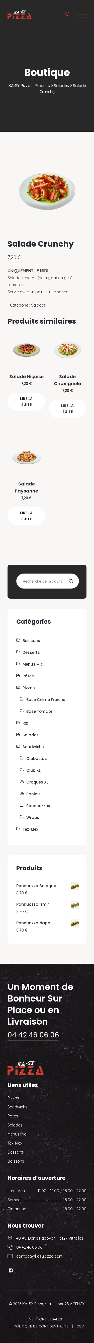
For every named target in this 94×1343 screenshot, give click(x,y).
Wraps (32, 817)
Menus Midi (33, 664)
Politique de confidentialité (41, 1326)
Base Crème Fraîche (45, 699)
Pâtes (28, 676)
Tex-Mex (30, 829)
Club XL (33, 770)
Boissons (31, 640)
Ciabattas (36, 758)
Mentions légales (45, 1319)
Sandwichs (33, 746)
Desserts (31, 652)
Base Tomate (39, 711)
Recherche (71, 581)
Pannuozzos (38, 805)
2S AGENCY (74, 1303)
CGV (80, 1326)
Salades (38, 305)
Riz (25, 723)
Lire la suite (26, 401)
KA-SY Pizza (32, 1303)
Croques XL (37, 782)
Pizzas (29, 687)
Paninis (33, 794)
